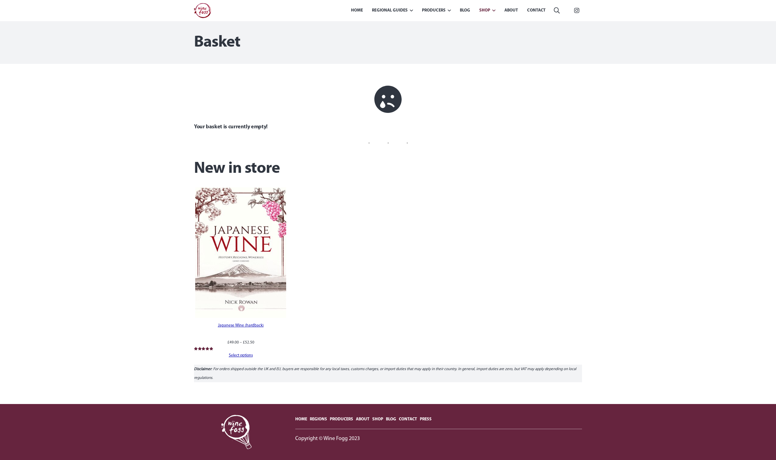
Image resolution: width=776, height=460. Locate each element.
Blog (391, 419)
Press (426, 419)
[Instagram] (576, 10)
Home (301, 419)
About (363, 419)
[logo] (202, 10)
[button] (557, 10)
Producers (341, 419)
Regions (318, 419)
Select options (241, 355)
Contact (408, 419)
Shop (377, 419)
